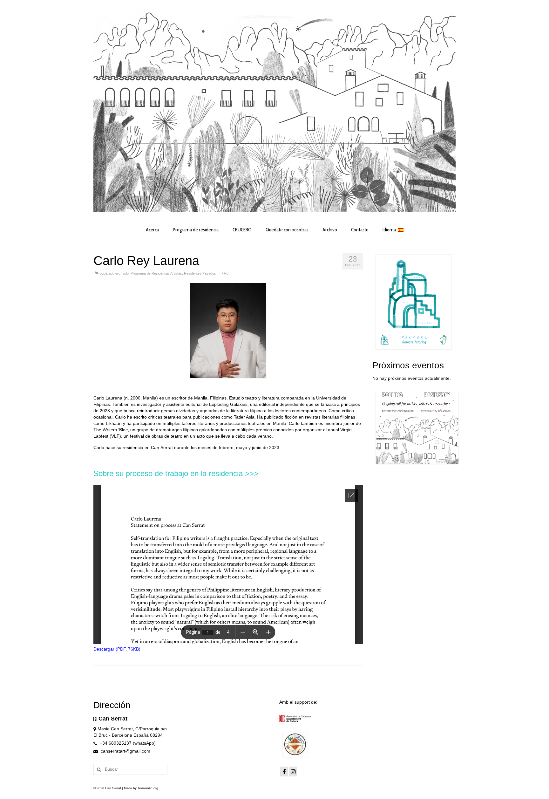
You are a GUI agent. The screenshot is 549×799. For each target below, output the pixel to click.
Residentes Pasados (200, 273)
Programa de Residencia (150, 273)
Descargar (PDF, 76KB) (116, 649)
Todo (125, 273)
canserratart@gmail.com (124, 751)
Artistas (176, 273)
